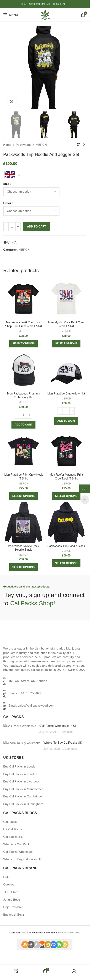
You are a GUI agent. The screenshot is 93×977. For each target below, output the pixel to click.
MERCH (41, 144)
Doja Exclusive (13, 907)
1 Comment (65, 731)
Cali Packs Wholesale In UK (58, 725)
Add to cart (36, 226)
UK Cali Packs (12, 829)
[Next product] (84, 144)
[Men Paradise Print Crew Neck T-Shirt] (23, 451)
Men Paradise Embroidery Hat (66, 393)
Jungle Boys (11, 899)
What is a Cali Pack (16, 844)
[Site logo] (45, 14)
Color (7, 203)
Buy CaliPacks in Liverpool (21, 781)
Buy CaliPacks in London (20, 774)
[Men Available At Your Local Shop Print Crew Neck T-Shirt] (23, 298)
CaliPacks (10, 821)
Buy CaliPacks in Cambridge (22, 796)
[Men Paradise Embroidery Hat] (66, 370)
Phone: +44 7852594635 (25, 693)
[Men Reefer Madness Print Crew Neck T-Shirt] (66, 451)
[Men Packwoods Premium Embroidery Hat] (23, 370)
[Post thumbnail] (19, 729)
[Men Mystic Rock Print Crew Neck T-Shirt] (66, 298)
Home (7, 144)
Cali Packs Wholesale (18, 851)
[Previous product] (73, 144)
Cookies (8, 884)
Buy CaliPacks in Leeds (19, 766)
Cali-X (7, 877)
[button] (23, 425)
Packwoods (23, 144)
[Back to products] (78, 144)
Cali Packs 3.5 (13, 836)
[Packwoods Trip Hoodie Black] (66, 522)
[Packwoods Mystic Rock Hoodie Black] (23, 522)
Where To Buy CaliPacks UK (62, 742)
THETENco (11, 892)
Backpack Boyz (13, 914)
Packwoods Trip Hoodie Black (66, 546)
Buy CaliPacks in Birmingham (23, 804)
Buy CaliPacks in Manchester (23, 789)
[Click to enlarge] (11, 101)
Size (6, 183)
